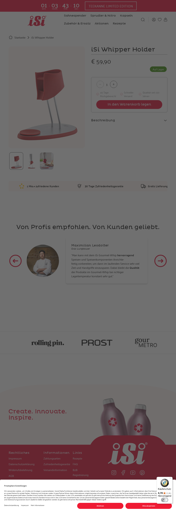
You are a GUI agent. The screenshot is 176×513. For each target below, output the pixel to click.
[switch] (164, 500)
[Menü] (170, 479)
